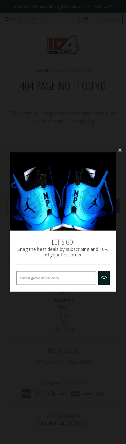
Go (104, 277)
